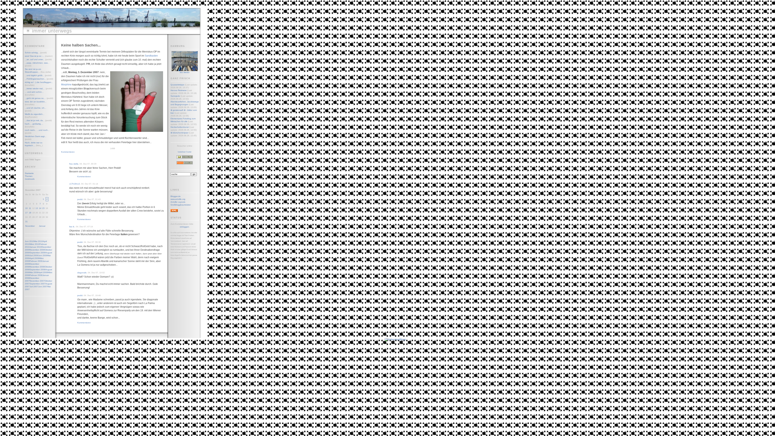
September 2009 (37, 253)
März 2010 (35, 244)
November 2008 (37, 267)
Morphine (66, 84)
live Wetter (185, 72)
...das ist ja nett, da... (35, 120)
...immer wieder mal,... (35, 88)
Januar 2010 (36, 247)
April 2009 (34, 258)
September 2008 (37, 269)
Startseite (29, 173)
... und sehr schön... (34, 92)
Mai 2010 (38, 241)
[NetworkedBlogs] (395, 339)
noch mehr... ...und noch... (37, 130)
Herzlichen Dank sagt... (35, 136)
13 (37, 208)
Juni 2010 (29, 241)
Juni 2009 (42, 255)
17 (26, 213)
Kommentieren (68, 152)
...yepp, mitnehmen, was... (37, 63)
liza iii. (72, 226)
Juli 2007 (34, 286)
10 (26, 208)
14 (40, 208)
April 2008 (43, 272)
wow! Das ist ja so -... (34, 56)
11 (30, 208)
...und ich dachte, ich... (35, 108)
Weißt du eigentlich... (34, 114)
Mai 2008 (34, 272)
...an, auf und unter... (35, 59)
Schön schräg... (32, 52)
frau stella (73, 164)
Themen (28, 176)
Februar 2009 (36, 261)
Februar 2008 (36, 275)
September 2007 (37, 284)
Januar (42, 226)
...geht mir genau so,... (35, 98)
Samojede (175, 96)
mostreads (30, 179)
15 (43, 208)
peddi (80, 199)
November (30, 226)
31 (26, 221)
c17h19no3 (74, 184)
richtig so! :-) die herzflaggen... (39, 82)
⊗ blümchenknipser (180, 133)
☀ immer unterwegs (49, 31)
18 (30, 213)
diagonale (82, 272)
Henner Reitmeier (179, 90)
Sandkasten (151, 55)
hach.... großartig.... (34, 124)
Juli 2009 (34, 255)
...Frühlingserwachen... (35, 79)
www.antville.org (178, 199)
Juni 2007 (42, 286)
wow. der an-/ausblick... (35, 102)
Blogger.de (176, 196)
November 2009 (37, 250)
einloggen (184, 227)
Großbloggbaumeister (181, 205)
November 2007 (37, 281)
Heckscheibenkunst (180, 127)
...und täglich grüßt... (34, 75)
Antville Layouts (178, 202)
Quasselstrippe (177, 85)
